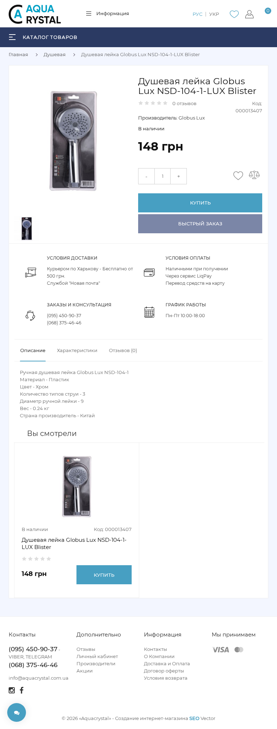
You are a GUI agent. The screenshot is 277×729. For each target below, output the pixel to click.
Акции (84, 671)
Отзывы (85, 649)
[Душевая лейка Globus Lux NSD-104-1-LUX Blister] (73, 140)
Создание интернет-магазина (151, 718)
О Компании (159, 656)
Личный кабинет (97, 656)
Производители (95, 663)
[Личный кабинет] (249, 14)
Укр (214, 14)
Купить (200, 203)
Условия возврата (166, 678)
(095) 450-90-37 (64, 315)
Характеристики (77, 350)
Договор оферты (164, 671)
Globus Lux (192, 118)
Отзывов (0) (123, 350)
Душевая (55, 54)
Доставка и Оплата (167, 663)
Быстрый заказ (200, 223)
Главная (18, 54)
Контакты (155, 649)
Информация (112, 13)
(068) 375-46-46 (64, 322)
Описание (32, 350)
